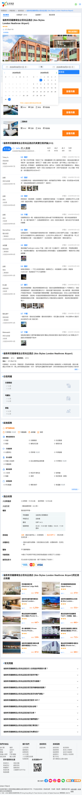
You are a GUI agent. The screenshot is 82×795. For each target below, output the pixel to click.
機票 (11, 747)
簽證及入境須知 (68, 754)
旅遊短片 (56, 754)
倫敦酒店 (21, 10)
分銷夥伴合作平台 (19, 770)
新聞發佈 (26, 752)
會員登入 (6, 763)
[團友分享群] (73, 781)
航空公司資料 (67, 750)
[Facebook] (46, 781)
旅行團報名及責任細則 (60, 759)
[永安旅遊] (8, 4)
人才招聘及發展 (28, 756)
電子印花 (56, 756)
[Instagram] (54, 781)
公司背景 (26, 747)
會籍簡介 (6, 767)
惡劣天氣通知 (67, 752)
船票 (11, 752)
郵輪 (1, 752)
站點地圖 (74, 789)
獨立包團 (13, 756)
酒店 (1, 750)
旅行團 (2, 747)
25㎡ (24, 107)
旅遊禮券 (56, 752)
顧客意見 (16, 765)
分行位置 (26, 754)
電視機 (47, 107)
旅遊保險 (56, 750)
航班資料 (66, 747)
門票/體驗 (13, 754)
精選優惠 (6, 772)
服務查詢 (16, 767)
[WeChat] (63, 781)
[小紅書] (59, 781)
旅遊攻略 (42, 747)
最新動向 (26, 750)
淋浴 (39, 107)
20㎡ (24, 128)
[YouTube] (50, 781)
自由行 (12, 750)
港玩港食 (3, 756)
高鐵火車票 (3, 754)
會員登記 (6, 765)
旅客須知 (56, 747)
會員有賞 (6, 770)
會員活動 (16, 763)
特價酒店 (4, 10)
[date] (22, 67)
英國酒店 (12, 10)
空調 (32, 107)
